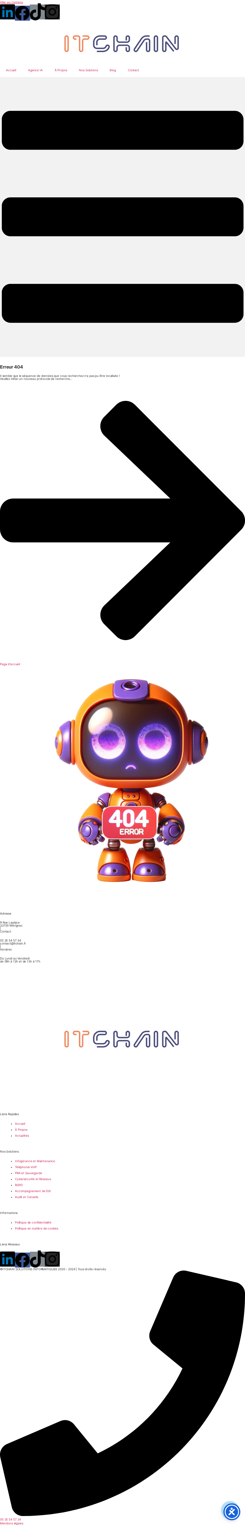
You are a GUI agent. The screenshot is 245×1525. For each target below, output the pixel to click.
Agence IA (35, 70)
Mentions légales (11, 1523)
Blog (113, 70)
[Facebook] (22, 13)
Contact (133, 70)
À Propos (61, 70)
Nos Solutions (88, 70)
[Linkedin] (7, 11)
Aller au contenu (11, 2)
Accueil (11, 70)
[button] (122, 217)
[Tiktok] (37, 11)
